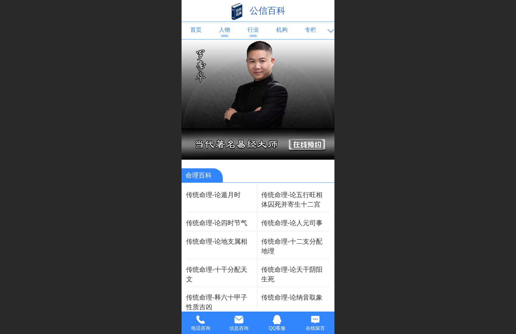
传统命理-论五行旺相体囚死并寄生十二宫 (291, 199)
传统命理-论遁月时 (213, 195)
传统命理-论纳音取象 (291, 297)
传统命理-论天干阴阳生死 (291, 274)
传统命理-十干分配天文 (216, 274)
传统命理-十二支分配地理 (291, 246)
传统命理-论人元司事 (291, 223)
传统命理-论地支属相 (216, 241)
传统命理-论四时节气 (216, 223)
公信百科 (267, 11)
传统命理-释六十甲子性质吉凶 (216, 302)
